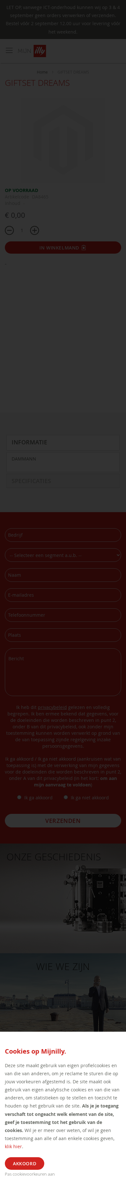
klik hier (13, 1146)
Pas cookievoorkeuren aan (30, 1174)
